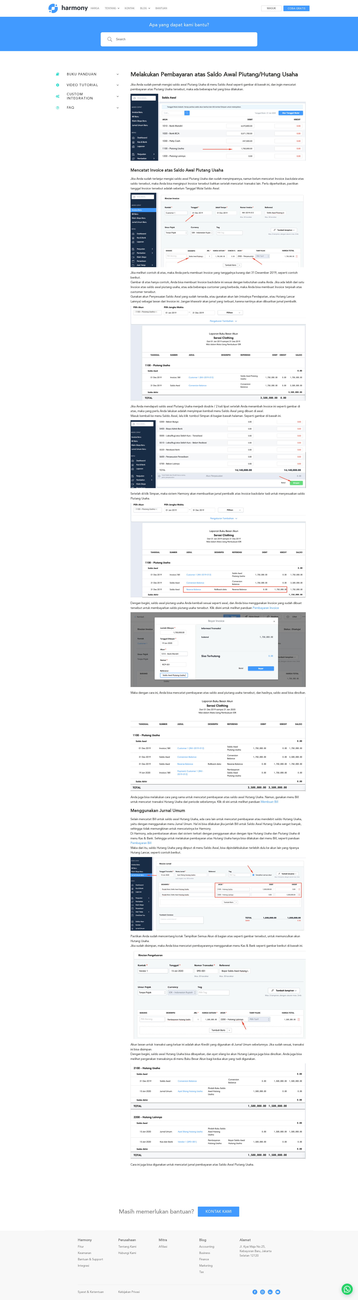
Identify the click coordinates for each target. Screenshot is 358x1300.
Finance (204, 1259)
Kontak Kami (218, 1211)
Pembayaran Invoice (266, 608)
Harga (95, 8)
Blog (143, 8)
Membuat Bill (269, 802)
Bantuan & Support (90, 1259)
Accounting (206, 1246)
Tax (201, 1272)
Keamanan (84, 1253)
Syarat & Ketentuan (91, 1292)
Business (204, 1253)
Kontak (130, 8)
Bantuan (161, 8)
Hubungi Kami (127, 1253)
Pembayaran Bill (141, 843)
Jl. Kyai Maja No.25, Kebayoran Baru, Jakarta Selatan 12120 (255, 1251)
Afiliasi (163, 1246)
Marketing (206, 1265)
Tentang (110, 8)
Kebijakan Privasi (129, 1292)
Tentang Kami (127, 1246)
